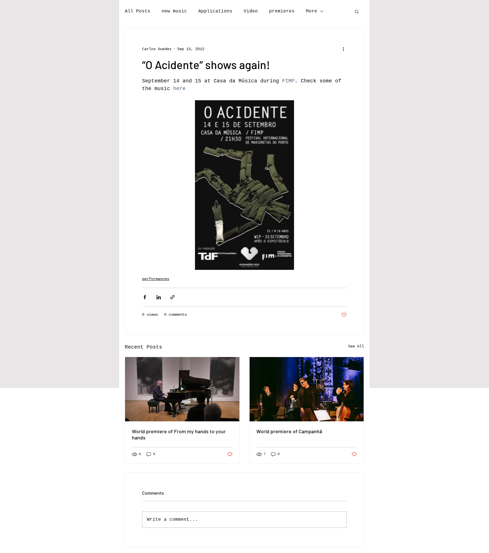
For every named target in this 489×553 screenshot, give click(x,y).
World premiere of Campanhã (289, 431)
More (311, 11)
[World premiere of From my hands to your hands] (182, 389)
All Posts (137, 11)
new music (174, 11)
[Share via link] (172, 297)
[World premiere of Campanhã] (307, 389)
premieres (282, 11)
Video (251, 11)
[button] (356, 11)
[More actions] (343, 49)
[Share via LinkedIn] (158, 297)
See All (356, 346)
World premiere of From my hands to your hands (179, 434)
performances (155, 279)
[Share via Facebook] (144, 297)
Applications (215, 11)
